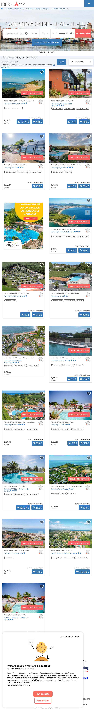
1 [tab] (16, 95)
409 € (86, 507)
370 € (39, 121)
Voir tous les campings (47, 42)
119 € (26, 314)
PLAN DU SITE (84, 699)
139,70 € (25, 121)
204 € (85, 186)
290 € (85, 314)
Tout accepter (42, 693)
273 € (39, 314)
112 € (73, 186)
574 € (86, 378)
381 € (86, 443)
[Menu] (89, 3)
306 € (39, 443)
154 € (73, 250)
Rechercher (83, 33)
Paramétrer (43, 700)
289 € (86, 121)
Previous (6, 85)
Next (40, 85)
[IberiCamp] (42, 3)
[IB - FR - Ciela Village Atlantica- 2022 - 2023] (23, 226)
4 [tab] (27, 352)
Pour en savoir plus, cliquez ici (19, 685)
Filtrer (61, 62)
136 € (74, 443)
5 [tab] (31, 352)
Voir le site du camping (32, 93)
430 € (39, 571)
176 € (73, 121)
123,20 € (24, 507)
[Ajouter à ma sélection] (42, 72)
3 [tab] (23, 352)
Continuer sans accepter (69, 636)
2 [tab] (20, 95)
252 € (38, 507)
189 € (73, 378)
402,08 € (84, 571)
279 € (39, 186)
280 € (85, 250)
